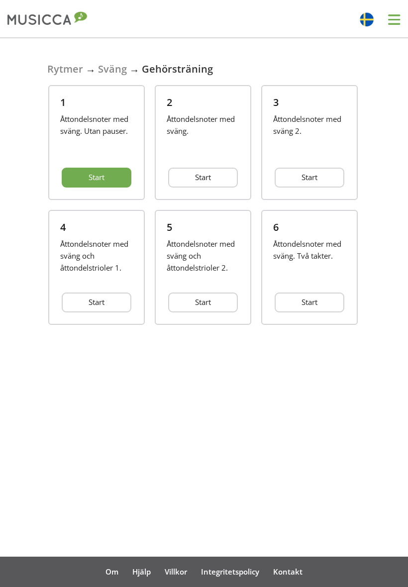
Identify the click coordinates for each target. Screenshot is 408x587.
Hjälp (141, 572)
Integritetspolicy (230, 572)
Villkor (176, 572)
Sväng (112, 69)
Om (111, 572)
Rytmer (65, 69)
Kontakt (288, 572)
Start (96, 177)
